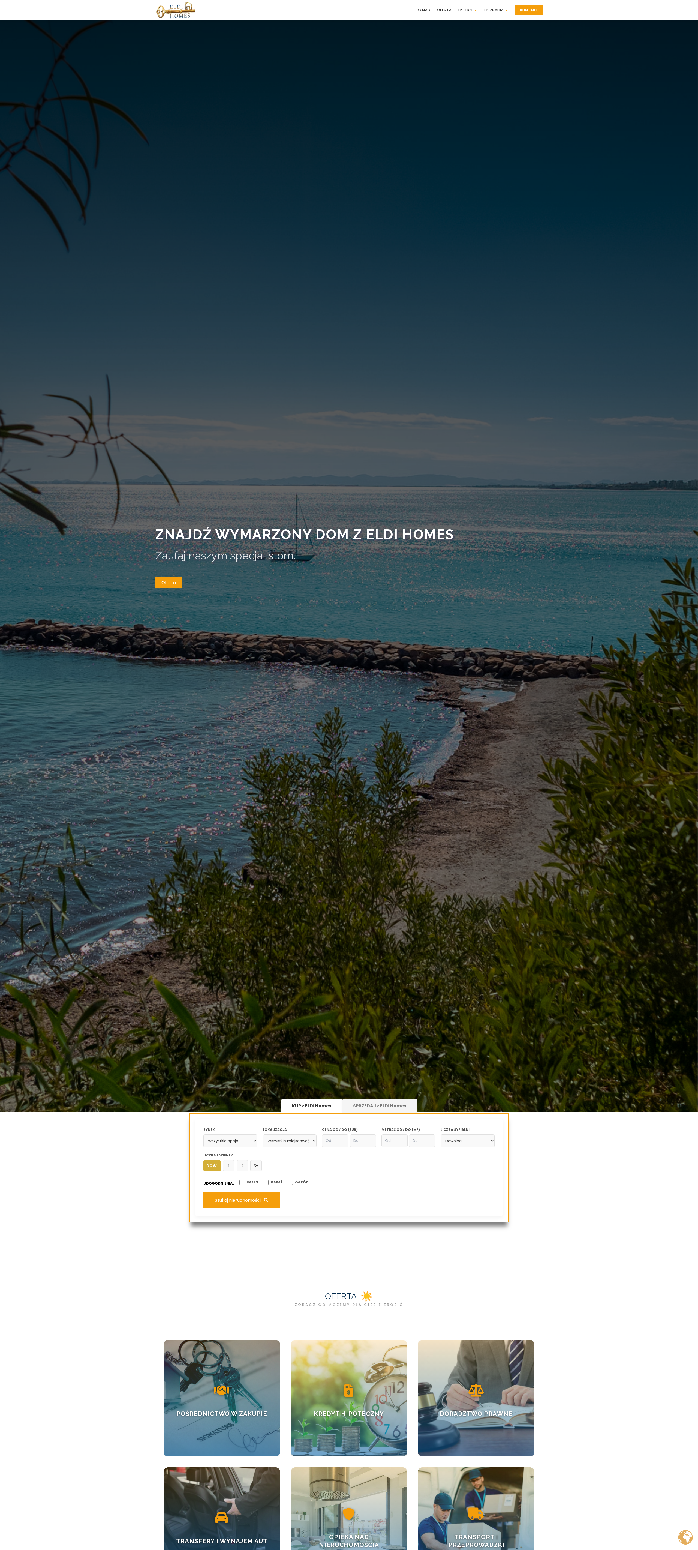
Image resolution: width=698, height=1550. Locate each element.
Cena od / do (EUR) (340, 1129)
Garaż (276, 1182)
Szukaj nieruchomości (238, 1200)
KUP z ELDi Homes (311, 1106)
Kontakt (529, 10)
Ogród (302, 1182)
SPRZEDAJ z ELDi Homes (379, 1106)
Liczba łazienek (218, 1155)
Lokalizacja (275, 1129)
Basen (252, 1182)
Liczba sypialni (455, 1129)
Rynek (209, 1129)
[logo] (175, 10)
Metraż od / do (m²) (400, 1129)
